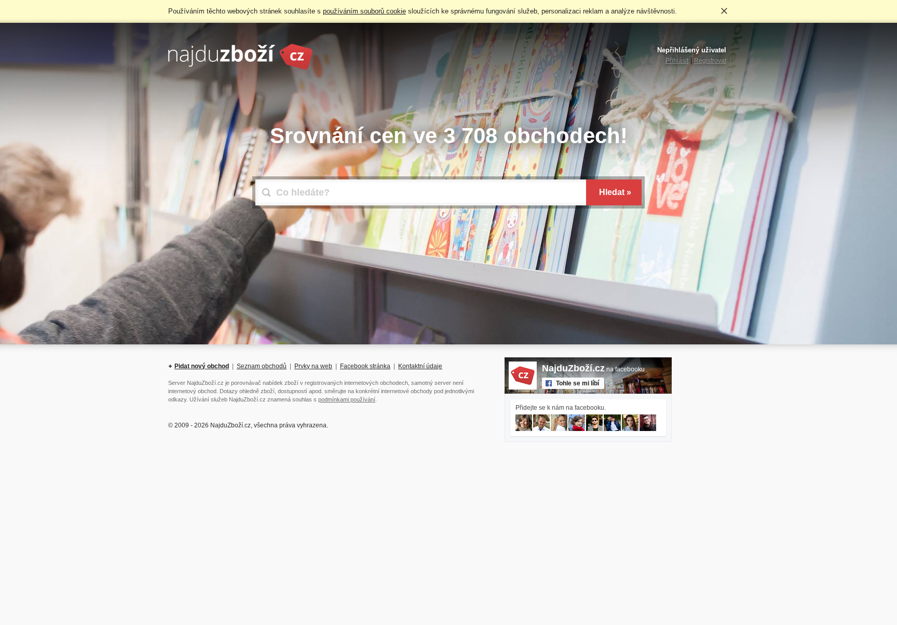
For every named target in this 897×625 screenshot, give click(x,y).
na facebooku (593, 369)
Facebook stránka (365, 366)
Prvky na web (313, 366)
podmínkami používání (346, 399)
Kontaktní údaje (420, 366)
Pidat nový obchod (201, 366)
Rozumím (724, 11)
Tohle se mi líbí (577, 383)
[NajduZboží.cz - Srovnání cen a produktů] (240, 68)
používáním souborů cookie (364, 11)
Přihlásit (676, 60)
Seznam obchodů (262, 366)
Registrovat (710, 60)
